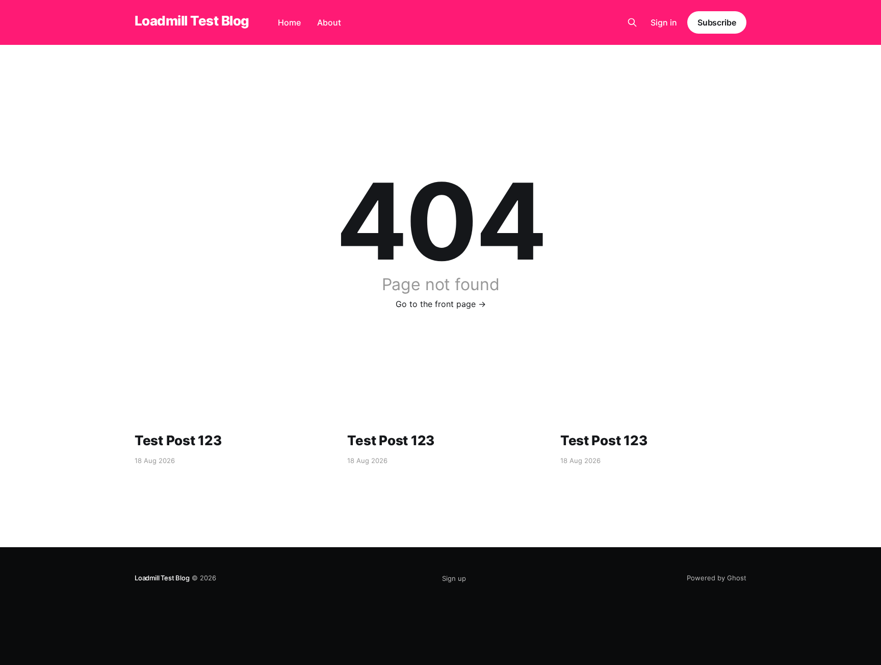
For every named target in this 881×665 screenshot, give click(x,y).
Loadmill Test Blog (192, 21)
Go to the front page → (441, 304)
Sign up (454, 578)
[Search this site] (632, 22)
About (329, 22)
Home (289, 22)
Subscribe (716, 22)
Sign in (664, 22)
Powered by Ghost (716, 578)
